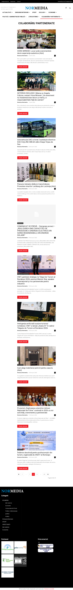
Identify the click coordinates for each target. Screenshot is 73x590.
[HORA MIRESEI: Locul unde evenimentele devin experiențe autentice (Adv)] (36, 39)
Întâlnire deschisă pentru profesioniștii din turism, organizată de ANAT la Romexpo (34, 454)
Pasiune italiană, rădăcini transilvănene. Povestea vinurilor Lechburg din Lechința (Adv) (36, 185)
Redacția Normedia (22, 55)
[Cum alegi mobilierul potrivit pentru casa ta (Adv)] (36, 356)
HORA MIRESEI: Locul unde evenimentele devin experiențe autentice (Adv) (34, 52)
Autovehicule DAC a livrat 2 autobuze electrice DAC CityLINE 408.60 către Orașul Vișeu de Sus (36, 142)
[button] (70, 8)
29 (44, 474)
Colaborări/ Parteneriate (23, 274)
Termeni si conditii (49, 589)
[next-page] (47, 474)
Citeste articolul (23, 66)
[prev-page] (18, 474)
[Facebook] (66, 8)
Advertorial (20, 48)
